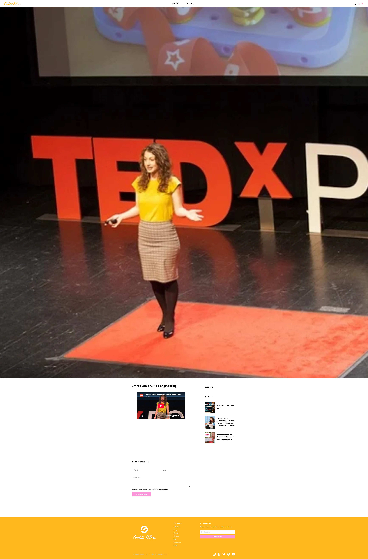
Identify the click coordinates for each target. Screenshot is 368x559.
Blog (175, 530)
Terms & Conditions (159, 554)
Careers (176, 536)
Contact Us (177, 542)
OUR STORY (191, 3)
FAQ (174, 539)
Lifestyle (176, 533)
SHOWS (175, 3)
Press (175, 545)
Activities (176, 527)
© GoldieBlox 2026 (140, 554)
